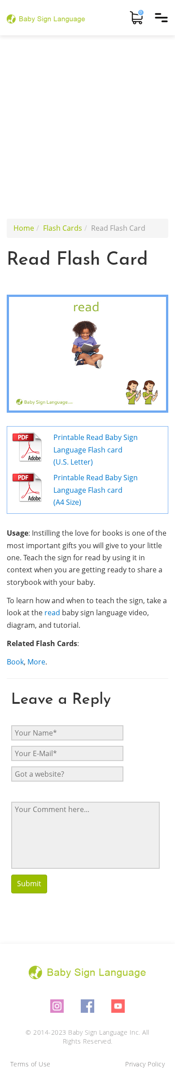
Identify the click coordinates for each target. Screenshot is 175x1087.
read (52, 613)
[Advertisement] (87, 127)
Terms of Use (30, 1064)
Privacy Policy (145, 1064)
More (36, 662)
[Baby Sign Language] (46, 17)
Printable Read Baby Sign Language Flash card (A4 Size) (95, 490)
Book (15, 662)
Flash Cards (62, 228)
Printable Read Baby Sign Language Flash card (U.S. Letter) (95, 449)
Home (23, 228)
